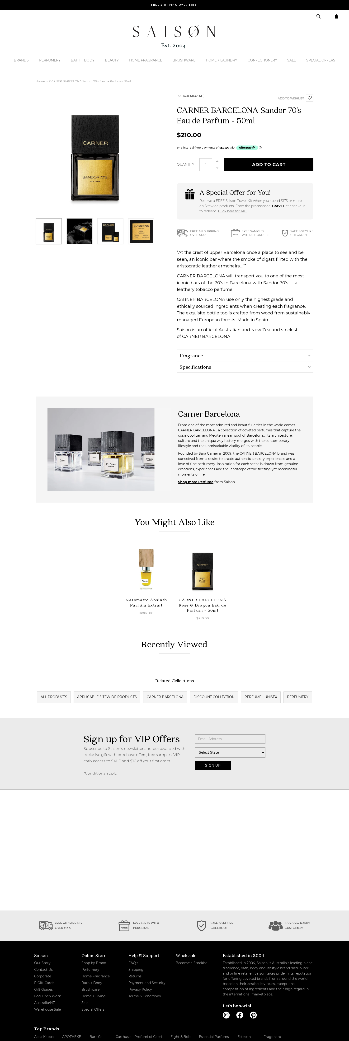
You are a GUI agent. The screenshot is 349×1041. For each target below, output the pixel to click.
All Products (54, 697)
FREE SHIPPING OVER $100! (174, 5)
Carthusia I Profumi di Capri (139, 1037)
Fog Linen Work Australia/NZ (47, 999)
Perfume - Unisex (261, 697)
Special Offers (320, 60)
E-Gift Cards (44, 983)
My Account (327, 16)
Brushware (184, 60)
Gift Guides (43, 989)
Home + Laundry (221, 60)
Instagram (226, 1015)
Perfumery (50, 60)
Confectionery (262, 60)
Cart (336, 16)
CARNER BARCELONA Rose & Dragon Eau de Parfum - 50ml (202, 605)
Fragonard (272, 1037)
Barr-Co (96, 1037)
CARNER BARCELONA (196, 430)
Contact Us (43, 969)
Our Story (42, 963)
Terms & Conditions (144, 996)
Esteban (244, 1037)
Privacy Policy (140, 989)
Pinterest (253, 1015)
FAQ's (133, 963)
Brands (21, 60)
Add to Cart (269, 164)
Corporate (42, 976)
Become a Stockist (191, 963)
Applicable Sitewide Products (107, 697)
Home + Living (93, 996)
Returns (134, 976)
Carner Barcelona (165, 697)
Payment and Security (146, 983)
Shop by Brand (93, 963)
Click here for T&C (232, 211)
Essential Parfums (214, 1037)
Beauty (112, 60)
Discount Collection (214, 697)
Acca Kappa (44, 1037)
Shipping (135, 969)
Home (40, 81)
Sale (291, 60)
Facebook (239, 1015)
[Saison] (174, 36)
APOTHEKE (71, 1037)
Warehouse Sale (47, 1009)
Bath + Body (82, 60)
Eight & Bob (180, 1037)
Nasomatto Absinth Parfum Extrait (146, 602)
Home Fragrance (145, 60)
